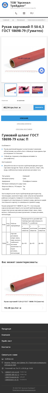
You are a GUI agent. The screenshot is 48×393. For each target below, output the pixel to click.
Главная (6, 20)
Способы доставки (24, 129)
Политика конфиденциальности (24, 390)
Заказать (39, 107)
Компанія (6, 335)
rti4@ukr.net (9, 359)
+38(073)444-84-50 (12, 377)
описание (24, 118)
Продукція (6, 329)
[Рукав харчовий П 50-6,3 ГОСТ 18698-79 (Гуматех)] (24, 59)
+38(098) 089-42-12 (12, 375)
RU (31, 13)
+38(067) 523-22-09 (12, 372)
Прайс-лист (7, 341)
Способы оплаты (24, 124)
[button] (45, 90)
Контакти (6, 347)
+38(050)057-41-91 (12, 380)
